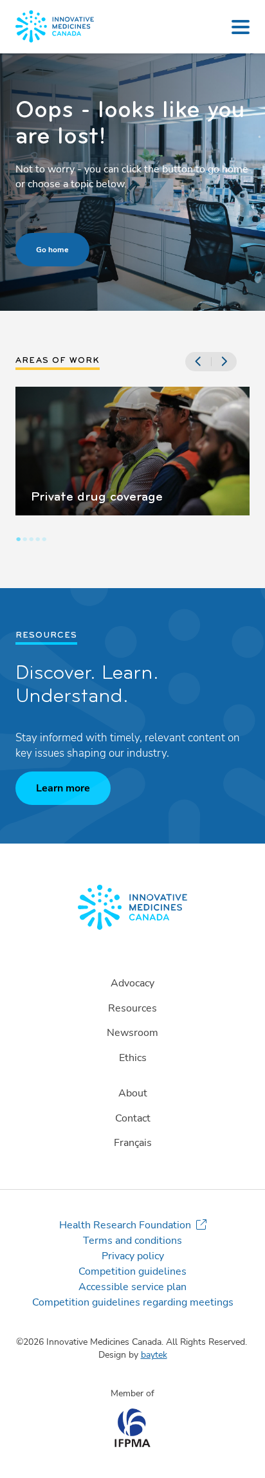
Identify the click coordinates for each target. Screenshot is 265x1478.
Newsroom (132, 1033)
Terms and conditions (132, 1240)
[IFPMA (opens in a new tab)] (132, 1444)
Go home (52, 250)
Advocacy (132, 983)
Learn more (63, 788)
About (132, 1093)
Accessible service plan (132, 1287)
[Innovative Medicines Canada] (132, 907)
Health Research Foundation (125, 1225)
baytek (154, 1355)
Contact (133, 1118)
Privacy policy (133, 1256)
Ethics (133, 1058)
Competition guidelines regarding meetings (132, 1302)
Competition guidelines (132, 1271)
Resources (132, 1008)
